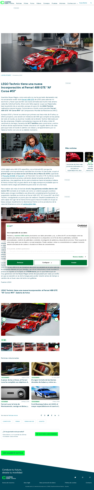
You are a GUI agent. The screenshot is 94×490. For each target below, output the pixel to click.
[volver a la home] (9, 477)
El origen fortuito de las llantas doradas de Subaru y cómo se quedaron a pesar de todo (44, 365)
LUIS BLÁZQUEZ (6, 75)
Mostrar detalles (78, 257)
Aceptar (73, 262)
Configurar (45, 262)
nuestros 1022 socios (22, 235)
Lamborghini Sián (29, 204)
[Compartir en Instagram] (44, 415)
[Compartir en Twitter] (48, 415)
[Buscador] (91, 3)
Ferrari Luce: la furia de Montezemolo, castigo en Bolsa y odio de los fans (13, 388)
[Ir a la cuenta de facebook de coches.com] (90, 477)
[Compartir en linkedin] (55, 415)
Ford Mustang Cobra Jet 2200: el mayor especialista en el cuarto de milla (44, 388)
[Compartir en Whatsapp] (58, 415)
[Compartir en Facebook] (51, 415)
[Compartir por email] (41, 415)
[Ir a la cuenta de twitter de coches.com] (75, 477)
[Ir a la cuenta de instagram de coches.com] (82, 477)
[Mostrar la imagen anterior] (4, 319)
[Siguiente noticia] (90, 162)
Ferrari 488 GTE (28, 99)
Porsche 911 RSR (9, 176)
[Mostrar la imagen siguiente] (56, 319)
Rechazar (20, 262)
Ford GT (21, 176)
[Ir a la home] (7, 2)
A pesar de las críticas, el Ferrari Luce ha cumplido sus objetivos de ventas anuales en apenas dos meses (15, 365)
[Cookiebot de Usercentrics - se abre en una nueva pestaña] (79, 226)
